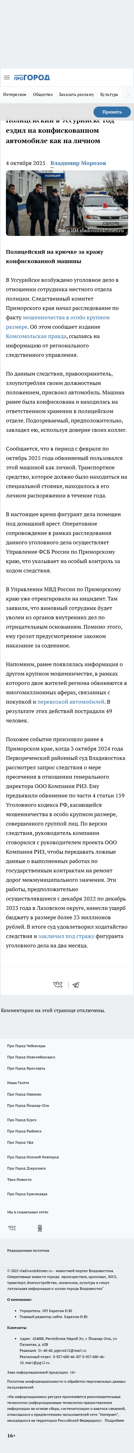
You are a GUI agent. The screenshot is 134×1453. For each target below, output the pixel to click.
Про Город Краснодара (27, 1193)
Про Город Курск (21, 1119)
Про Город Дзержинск (26, 1168)
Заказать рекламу (76, 94)
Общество (43, 94)
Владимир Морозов (78, 163)
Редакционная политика (28, 1250)
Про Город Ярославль (26, 1068)
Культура (109, 94)
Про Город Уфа (20, 1142)
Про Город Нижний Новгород (33, 1157)
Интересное (15, 94)
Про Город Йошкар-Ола (28, 1105)
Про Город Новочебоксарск (31, 1057)
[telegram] (78, 984)
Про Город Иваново (24, 1094)
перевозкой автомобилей (70, 701)
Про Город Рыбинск (24, 1131)
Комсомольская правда (36, 336)
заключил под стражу (66, 936)
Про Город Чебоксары (26, 1045)
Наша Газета (18, 1082)
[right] (128, 95)
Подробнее (114, 1420)
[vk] (58, 984)
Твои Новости (19, 1179)
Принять (112, 112)
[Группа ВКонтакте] (12, 1228)
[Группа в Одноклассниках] (40, 1228)
